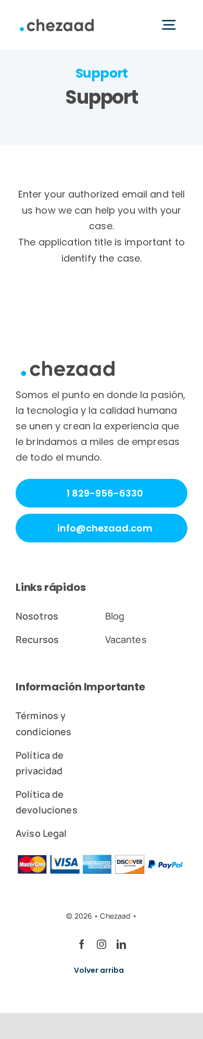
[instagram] (101, 944)
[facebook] (81, 944)
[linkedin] (121, 944)
